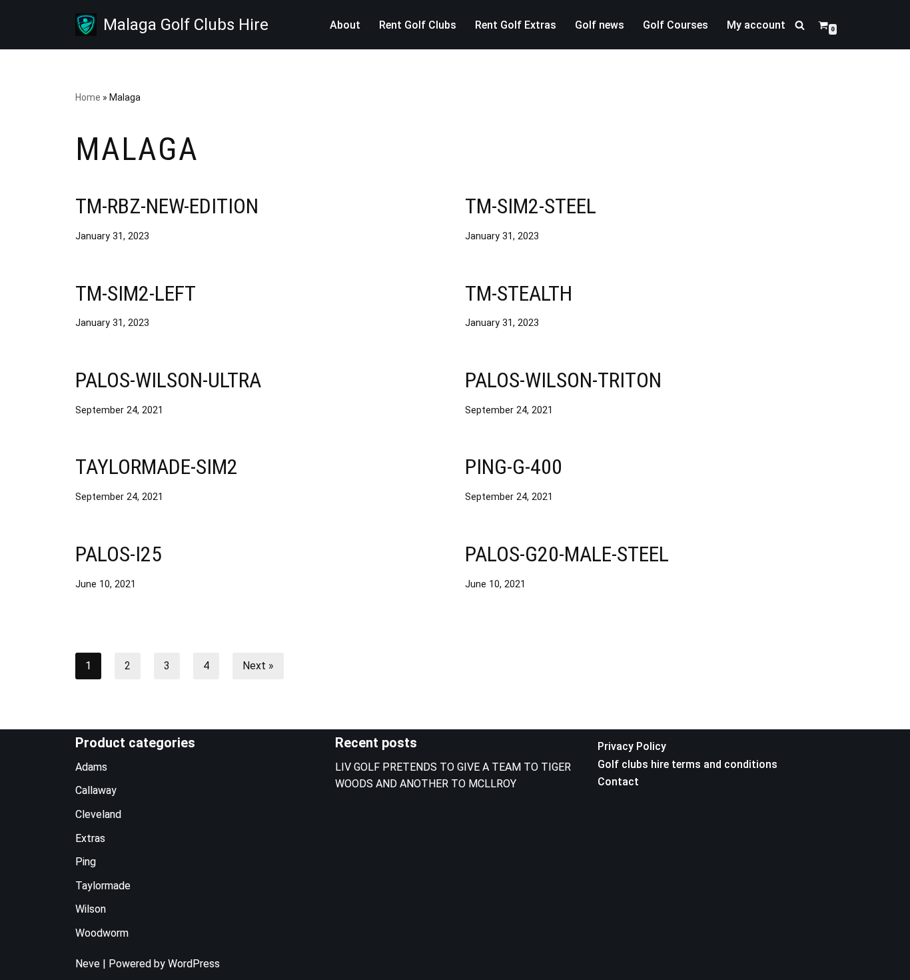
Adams (91, 767)
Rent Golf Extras (515, 25)
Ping (85, 861)
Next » (258, 665)
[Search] (800, 25)
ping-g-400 (513, 466)
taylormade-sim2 (156, 466)
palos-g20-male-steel (567, 554)
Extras (90, 838)
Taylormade (103, 885)
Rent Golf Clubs (417, 25)
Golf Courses (675, 25)
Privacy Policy (632, 746)
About (345, 25)
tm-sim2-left (135, 293)
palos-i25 (118, 554)
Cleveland (98, 814)
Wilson (90, 909)
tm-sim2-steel (530, 206)
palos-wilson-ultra (168, 380)
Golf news (599, 25)
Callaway (96, 790)
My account (756, 25)
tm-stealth (518, 293)
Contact (618, 781)
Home (88, 97)
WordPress (194, 963)
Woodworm (102, 933)
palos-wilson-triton (563, 380)
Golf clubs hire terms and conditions (687, 764)
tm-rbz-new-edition (166, 206)
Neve (87, 963)
